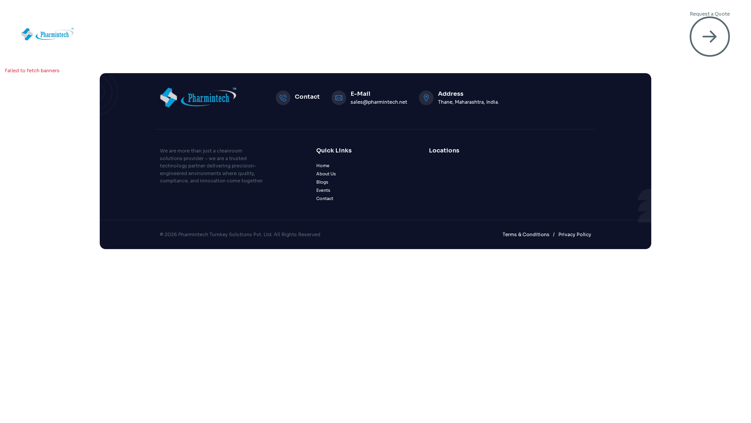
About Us (326, 174)
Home (314, 34)
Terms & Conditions (526, 234)
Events (323, 190)
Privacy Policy (574, 234)
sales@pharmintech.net (379, 102)
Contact (324, 198)
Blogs (322, 182)
